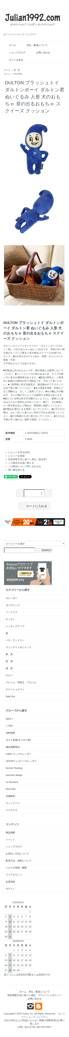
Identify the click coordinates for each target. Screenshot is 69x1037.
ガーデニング (13, 605)
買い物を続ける (16, 470)
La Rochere (12, 782)
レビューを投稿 (16, 455)
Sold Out (10, 696)
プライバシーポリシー (49, 995)
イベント (10, 839)
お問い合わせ (43, 52)
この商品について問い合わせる (24, 466)
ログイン (10, 888)
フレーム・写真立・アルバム (21, 682)
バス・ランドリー (15, 640)
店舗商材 (10, 796)
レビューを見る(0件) (19, 452)
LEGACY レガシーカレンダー (21, 761)
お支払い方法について (17, 853)
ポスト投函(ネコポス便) (18, 740)
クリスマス (11, 810)
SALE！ (10, 718)
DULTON (18, 74)
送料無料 (10, 733)
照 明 (9, 661)
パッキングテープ (15, 626)
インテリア (11, 612)
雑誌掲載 (10, 832)
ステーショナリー (15, 689)
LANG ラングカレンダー (18, 754)
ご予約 (9, 725)
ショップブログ (17, 52)
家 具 (9, 654)
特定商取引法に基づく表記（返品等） (28, 459)
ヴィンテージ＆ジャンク (18, 647)
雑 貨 (17, 70)
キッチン (10, 619)
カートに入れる (36, 506)
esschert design (14, 775)
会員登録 (10, 881)
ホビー (9, 675)
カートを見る (16, 60)
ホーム (12, 45)
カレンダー (11, 598)
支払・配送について (37, 45)
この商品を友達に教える (21, 462)
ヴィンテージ (13, 803)
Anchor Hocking (14, 768)
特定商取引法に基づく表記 (22, 995)
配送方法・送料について (18, 860)
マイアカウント (14, 874)
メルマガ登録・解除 (16, 867)
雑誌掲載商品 (13, 747)
